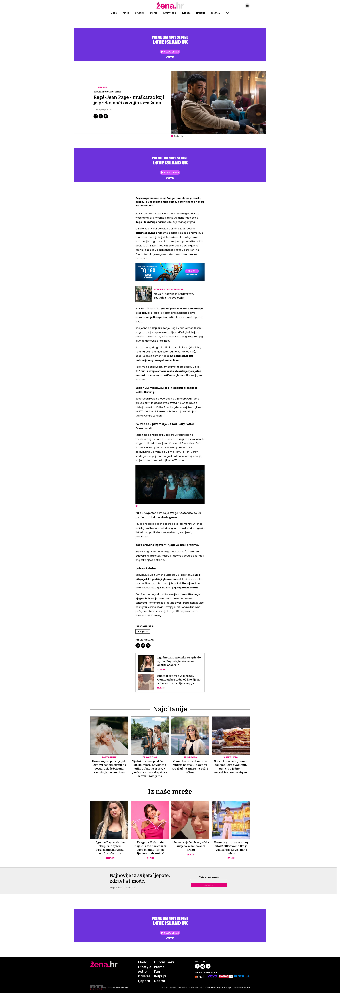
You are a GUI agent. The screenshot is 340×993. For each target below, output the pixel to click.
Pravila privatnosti (178, 987)
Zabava (103, 87)
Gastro (153, 13)
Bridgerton (142, 631)
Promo (159, 967)
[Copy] (96, 118)
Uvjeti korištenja (214, 987)
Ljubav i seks (169, 13)
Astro (126, 13)
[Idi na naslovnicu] (170, 8)
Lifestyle (200, 13)
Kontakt (164, 987)
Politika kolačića (197, 987)
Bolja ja (215, 13)
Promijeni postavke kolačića (237, 987)
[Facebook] (100, 118)
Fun (227, 13)
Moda (114, 13)
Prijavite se (209, 885)
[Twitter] (105, 118)
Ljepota (186, 13)
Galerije (139, 13)
